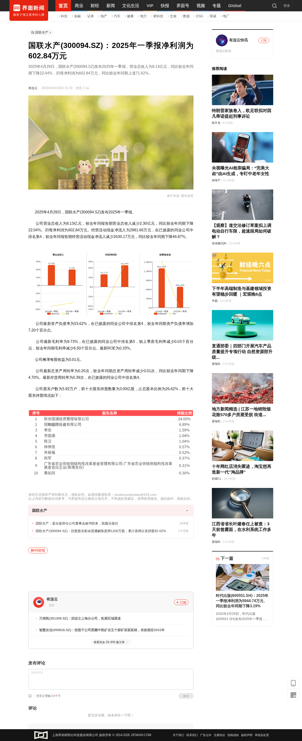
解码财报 (38, 550)
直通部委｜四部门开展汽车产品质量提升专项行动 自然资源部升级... (242, 352)
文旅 (173, 16)
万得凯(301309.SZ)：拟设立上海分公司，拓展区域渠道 (80, 618)
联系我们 (192, 735)
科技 (64, 16)
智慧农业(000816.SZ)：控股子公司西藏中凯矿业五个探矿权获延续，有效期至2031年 (102, 630)
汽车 (117, 16)
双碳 (213, 16)
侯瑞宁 (216, 180)
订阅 (183, 602)
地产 (104, 16)
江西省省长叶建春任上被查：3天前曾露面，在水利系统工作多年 (241, 529)
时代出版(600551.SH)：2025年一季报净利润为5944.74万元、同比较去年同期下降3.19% (242, 601)
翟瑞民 (216, 364)
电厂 (226, 16)
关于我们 (178, 735)
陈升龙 (216, 123)
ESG (199, 16)
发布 (186, 696)
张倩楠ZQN (219, 243)
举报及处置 (262, 735)
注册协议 (219, 735)
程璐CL (216, 478)
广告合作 (205, 735)
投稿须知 (233, 735)
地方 (143, 16)
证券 (90, 16)
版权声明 (246, 735)
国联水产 (41, 32)
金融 (77, 16)
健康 (130, 16)
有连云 (33, 88)
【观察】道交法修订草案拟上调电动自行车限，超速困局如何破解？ (241, 231)
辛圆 (215, 300)
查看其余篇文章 (109, 642)
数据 (186, 16)
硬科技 (158, 16)
